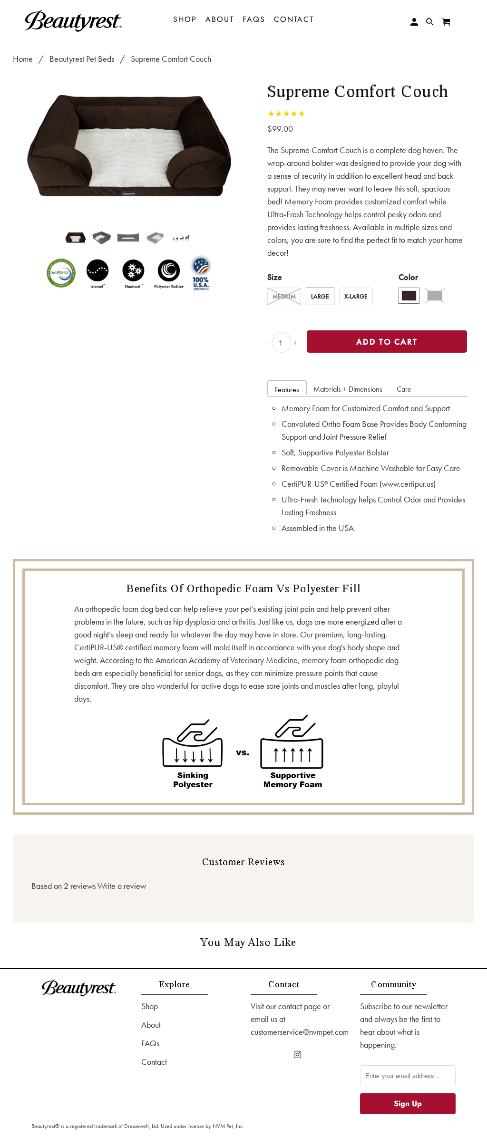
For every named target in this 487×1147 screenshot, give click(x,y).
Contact (154, 1061)
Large (320, 296)
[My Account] (414, 22)
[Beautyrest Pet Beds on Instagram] (298, 1054)
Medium (284, 296)
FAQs (150, 1043)
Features (287, 390)
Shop (149, 1006)
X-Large (356, 296)
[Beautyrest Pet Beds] (74, 21)
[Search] (430, 22)
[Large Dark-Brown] (128, 148)
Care (404, 389)
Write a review (121, 885)
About (151, 1024)
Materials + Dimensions (347, 389)
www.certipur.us (407, 483)
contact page (299, 1006)
